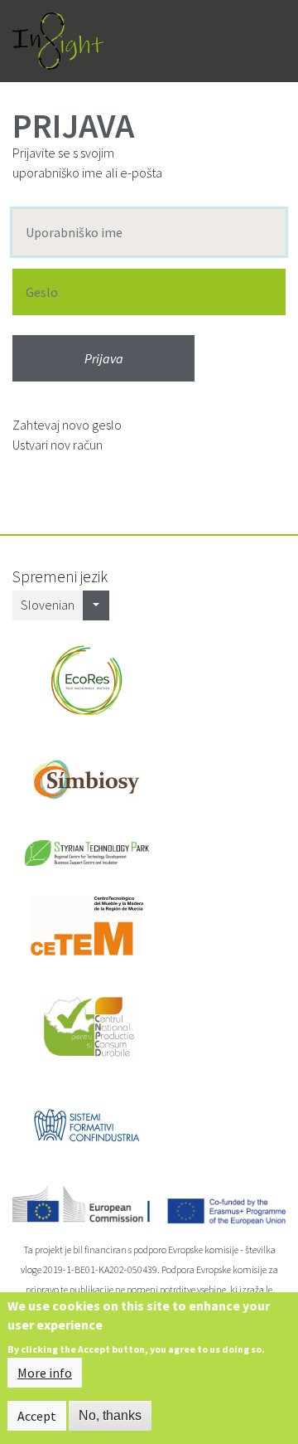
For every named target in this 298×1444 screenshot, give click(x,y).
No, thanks (110, 1415)
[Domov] (57, 41)
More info (44, 1372)
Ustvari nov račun (57, 444)
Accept (36, 1416)
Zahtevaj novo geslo (67, 424)
